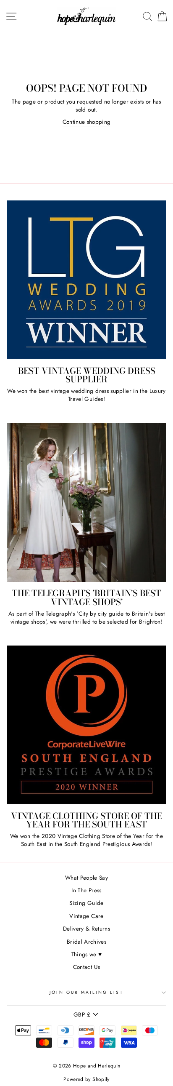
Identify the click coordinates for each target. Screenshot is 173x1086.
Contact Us (86, 967)
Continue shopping (87, 122)
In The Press (86, 890)
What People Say (86, 877)
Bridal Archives (86, 941)
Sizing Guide (86, 903)
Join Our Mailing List (86, 992)
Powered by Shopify (86, 1079)
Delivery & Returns (86, 928)
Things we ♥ (86, 954)
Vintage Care (86, 916)
